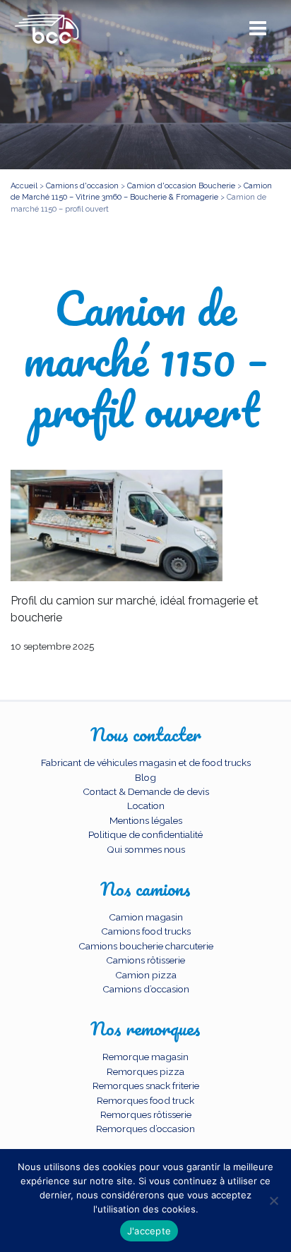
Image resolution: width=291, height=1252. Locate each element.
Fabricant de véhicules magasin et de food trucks (146, 762)
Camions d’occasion (145, 989)
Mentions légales (145, 820)
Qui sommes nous (146, 849)
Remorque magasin (145, 1056)
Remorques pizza (145, 1071)
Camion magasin (146, 917)
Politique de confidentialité (145, 834)
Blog (145, 777)
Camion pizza (146, 974)
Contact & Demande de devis (146, 791)
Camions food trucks (146, 931)
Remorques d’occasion (145, 1128)
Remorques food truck (145, 1100)
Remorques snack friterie (146, 1085)
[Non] (273, 1200)
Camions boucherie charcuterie (145, 946)
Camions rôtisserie (145, 960)
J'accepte (149, 1230)
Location (146, 805)
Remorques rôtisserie (145, 1114)
